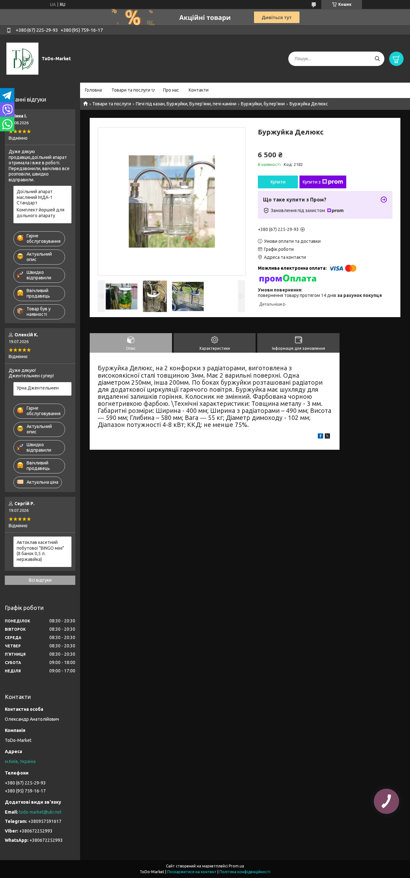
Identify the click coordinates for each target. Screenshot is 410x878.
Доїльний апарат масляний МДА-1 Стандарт (35, 197)
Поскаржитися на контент (192, 872)
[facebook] (320, 436)
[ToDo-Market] (22, 58)
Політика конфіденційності (244, 872)
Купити (278, 182)
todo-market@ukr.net (40, 812)
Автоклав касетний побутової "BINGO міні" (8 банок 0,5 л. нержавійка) (40, 551)
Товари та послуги (130, 90)
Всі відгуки (40, 580)
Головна (93, 90)
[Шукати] (377, 59)
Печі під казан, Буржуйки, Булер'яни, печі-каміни (186, 103)
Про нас (171, 90)
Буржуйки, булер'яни (263, 103)
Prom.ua (236, 866)
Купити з (312, 182)
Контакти (199, 90)
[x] (327, 436)
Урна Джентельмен (38, 387)
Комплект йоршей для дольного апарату (40, 212)
